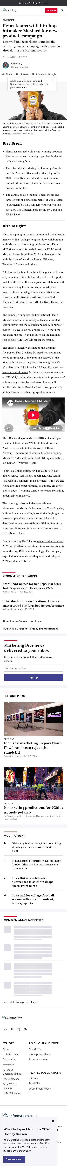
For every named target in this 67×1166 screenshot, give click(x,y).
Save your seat (14, 1159)
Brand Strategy (48, 628)
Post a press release (25, 1002)
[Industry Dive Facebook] (11, 1029)
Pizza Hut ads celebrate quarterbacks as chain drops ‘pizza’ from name (33, 882)
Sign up (33, 677)
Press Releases (10, 1078)
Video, (34, 628)
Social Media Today (39, 1088)
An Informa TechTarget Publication (33, 3)
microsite (39, 330)
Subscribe (51, 10)
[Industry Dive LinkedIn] (5, 1029)
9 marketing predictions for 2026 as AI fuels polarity (33, 810)
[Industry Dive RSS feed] (25, 1029)
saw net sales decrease (50, 541)
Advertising (34, 1049)
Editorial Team (10, 1054)
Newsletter (8, 1064)
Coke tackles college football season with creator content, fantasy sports (33, 899)
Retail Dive (34, 1083)
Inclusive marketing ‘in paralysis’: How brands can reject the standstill (33, 748)
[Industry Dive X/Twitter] (18, 1029)
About (5, 1049)
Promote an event (38, 1059)
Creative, (23, 628)
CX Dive (33, 1078)
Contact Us (8, 1059)
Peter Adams (11, 592)
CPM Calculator (11, 1093)
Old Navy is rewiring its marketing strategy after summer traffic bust (36, 847)
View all (8, 1002)
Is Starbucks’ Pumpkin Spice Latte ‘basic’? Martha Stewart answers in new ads (36, 864)
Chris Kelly (16, 63)
